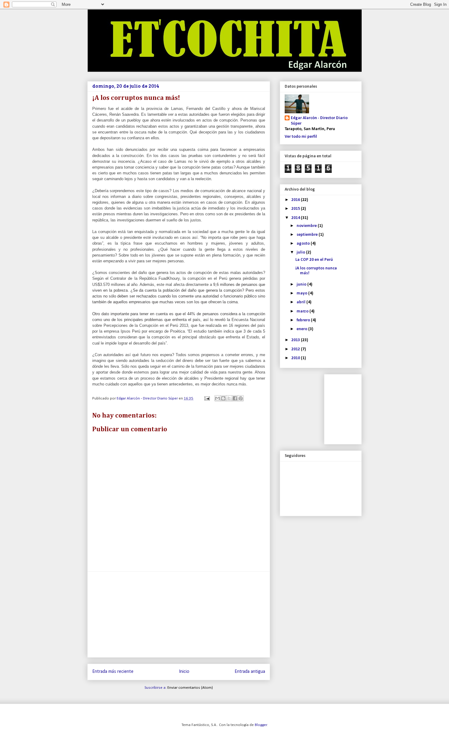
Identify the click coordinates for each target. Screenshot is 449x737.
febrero (304, 320)
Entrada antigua (250, 671)
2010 (296, 358)
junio (302, 284)
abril (301, 302)
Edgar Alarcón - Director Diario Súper (319, 121)
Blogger (261, 725)
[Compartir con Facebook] (235, 398)
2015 (296, 208)
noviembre (307, 226)
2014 (296, 218)
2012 (296, 349)
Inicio (184, 671)
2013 (296, 340)
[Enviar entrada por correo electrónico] (206, 398)
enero (302, 329)
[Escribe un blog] (223, 398)
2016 (296, 200)
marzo (303, 311)
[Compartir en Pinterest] (241, 398)
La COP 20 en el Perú (314, 259)
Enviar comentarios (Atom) (190, 688)
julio (301, 252)
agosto (304, 243)
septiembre (308, 234)
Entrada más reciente (112, 671)
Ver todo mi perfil (301, 136)
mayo (302, 293)
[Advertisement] (178, 614)
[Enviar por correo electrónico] (217, 398)
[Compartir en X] (229, 398)
